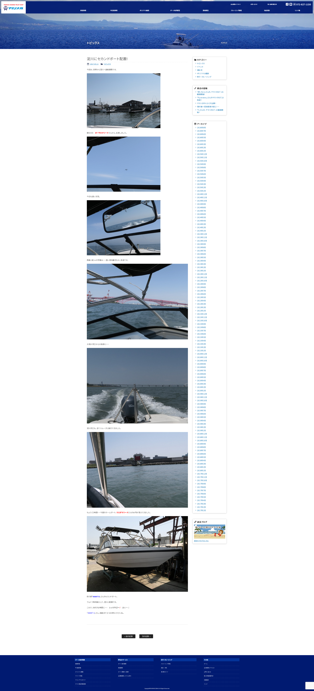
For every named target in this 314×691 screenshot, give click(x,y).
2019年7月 (201, 410)
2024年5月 (201, 217)
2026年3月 (201, 144)
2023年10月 (202, 241)
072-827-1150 (303, 4)
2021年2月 (201, 347)
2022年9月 (201, 284)
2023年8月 (201, 247)
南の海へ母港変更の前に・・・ (208, 106)
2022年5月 (201, 297)
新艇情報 (83, 10)
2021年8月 (201, 327)
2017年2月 (201, 507)
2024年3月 (201, 224)
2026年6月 (201, 134)
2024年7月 (201, 211)
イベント (200, 66)
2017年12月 (202, 474)
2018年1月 (201, 470)
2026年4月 (201, 141)
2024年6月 (201, 214)
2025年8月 (201, 167)
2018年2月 (201, 467)
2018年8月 (201, 447)
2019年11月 (202, 397)
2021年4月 (201, 340)
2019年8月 (201, 407)
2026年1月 (201, 151)
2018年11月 (202, 437)
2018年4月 (201, 460)
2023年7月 (201, 250)
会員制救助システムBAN (124, 676)
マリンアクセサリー (80, 680)
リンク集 (297, 10)
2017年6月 (201, 493)
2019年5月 (201, 417)
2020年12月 (202, 354)
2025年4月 (201, 181)
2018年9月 (201, 444)
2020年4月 (201, 380)
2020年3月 (201, 384)
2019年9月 (201, 404)
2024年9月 (201, 204)
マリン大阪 (13, 7)
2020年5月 (201, 377)
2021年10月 (202, 320)
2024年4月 (201, 220)
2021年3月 (201, 344)
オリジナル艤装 (144, 10)
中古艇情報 (113, 10)
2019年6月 (201, 414)
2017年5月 (201, 497)
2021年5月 (201, 337)
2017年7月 (201, 490)
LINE (291, 4)
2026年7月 (201, 131)
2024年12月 (202, 194)
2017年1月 (201, 510)
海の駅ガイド (164, 672)
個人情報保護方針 (272, 4)
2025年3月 (201, 184)
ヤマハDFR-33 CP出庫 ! (206, 103)
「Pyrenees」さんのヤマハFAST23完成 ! (210, 98)
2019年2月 (201, 427)
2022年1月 (201, 310)
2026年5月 (201, 137)
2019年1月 (201, 430)
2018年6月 (201, 454)
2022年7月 (201, 290)
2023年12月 (202, 234)
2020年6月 (201, 374)
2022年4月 (201, 300)
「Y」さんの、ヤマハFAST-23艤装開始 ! (210, 111)
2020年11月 (202, 357)
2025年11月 (202, 157)
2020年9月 (201, 364)
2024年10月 (202, 200)
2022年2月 (201, 307)
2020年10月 (202, 360)
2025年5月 (201, 177)
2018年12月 (202, 434)
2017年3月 (201, 504)
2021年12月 (202, 314)
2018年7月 (201, 450)
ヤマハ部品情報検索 (80, 684)
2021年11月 (202, 317)
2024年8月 (201, 207)
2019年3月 (201, 424)
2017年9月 (201, 483)
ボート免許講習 (175, 10)
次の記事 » (146, 636)
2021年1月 (201, 350)
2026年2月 (201, 147)
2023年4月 (201, 260)
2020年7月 (201, 370)
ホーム (206, 663)
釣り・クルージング (204, 77)
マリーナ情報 (78, 676)
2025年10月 (202, 161)
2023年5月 (201, 257)
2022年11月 (202, 277)
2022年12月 (202, 274)
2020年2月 (201, 387)
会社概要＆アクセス (236, 4)
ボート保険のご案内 (123, 672)
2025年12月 (202, 154)
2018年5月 (201, 457)
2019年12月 (202, 394)
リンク (206, 684)
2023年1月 (201, 270)
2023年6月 (201, 254)
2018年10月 (202, 440)
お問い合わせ (253, 4)
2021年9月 (201, 324)
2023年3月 (201, 264)
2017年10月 (202, 480)
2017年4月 (201, 500)
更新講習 (205, 10)
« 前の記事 (128, 636)
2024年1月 (201, 230)
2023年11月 (202, 237)
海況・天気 (164, 667)
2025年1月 (201, 191)
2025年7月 (201, 171)
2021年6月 (201, 334)
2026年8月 (201, 127)
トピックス (107, 64)
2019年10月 (202, 400)
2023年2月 (201, 267)
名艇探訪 (267, 10)
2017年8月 (201, 487)
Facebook (287, 4)
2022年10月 (202, 280)
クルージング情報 (236, 10)
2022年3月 (201, 304)
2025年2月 (201, 187)
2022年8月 (201, 287)
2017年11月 (202, 477)
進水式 (200, 70)
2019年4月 (201, 420)
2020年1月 (201, 390)
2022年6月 (201, 294)
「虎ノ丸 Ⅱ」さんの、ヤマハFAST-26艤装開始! (210, 93)
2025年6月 (201, 174)
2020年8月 (201, 367)
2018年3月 (201, 464)
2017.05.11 (94, 64)
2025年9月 (201, 164)
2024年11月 (202, 197)
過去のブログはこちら (201, 541)
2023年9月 (201, 244)
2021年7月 (201, 330)
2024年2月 (201, 227)
